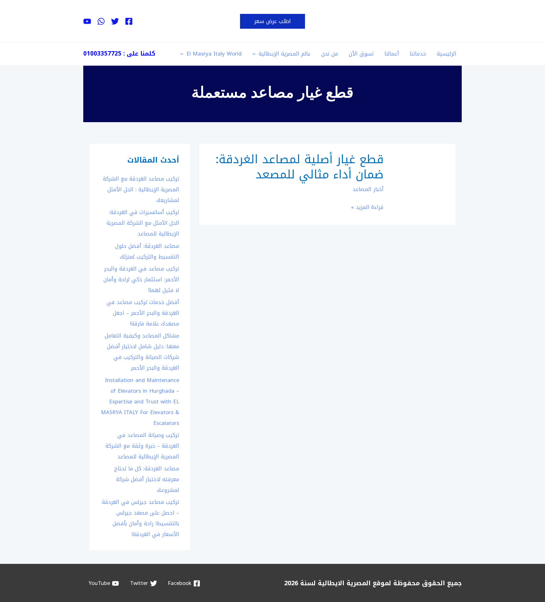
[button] (272, 21)
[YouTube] (87, 21)
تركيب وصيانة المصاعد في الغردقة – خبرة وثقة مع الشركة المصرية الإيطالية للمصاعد (142, 446)
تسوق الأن (361, 54)
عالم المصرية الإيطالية (285, 54)
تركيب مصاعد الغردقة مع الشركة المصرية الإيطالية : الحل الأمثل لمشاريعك (141, 189)
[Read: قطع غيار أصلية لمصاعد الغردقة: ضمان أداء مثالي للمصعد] (423, 184)
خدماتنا (418, 54)
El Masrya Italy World (214, 54)
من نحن (329, 54)
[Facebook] (129, 21)
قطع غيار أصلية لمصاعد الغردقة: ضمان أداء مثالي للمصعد (299, 167)
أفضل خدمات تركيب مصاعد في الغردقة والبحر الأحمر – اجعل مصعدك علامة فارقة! (143, 313)
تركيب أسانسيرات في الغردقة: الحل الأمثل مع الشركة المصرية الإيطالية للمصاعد (143, 223)
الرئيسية (446, 54)
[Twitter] (115, 21)
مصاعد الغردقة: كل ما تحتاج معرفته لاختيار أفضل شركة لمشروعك (146, 479)
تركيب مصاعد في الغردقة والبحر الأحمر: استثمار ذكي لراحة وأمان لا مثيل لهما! (141, 279)
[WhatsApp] (101, 21)
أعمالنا (391, 54)
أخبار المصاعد (368, 189)
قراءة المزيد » (367, 207)
